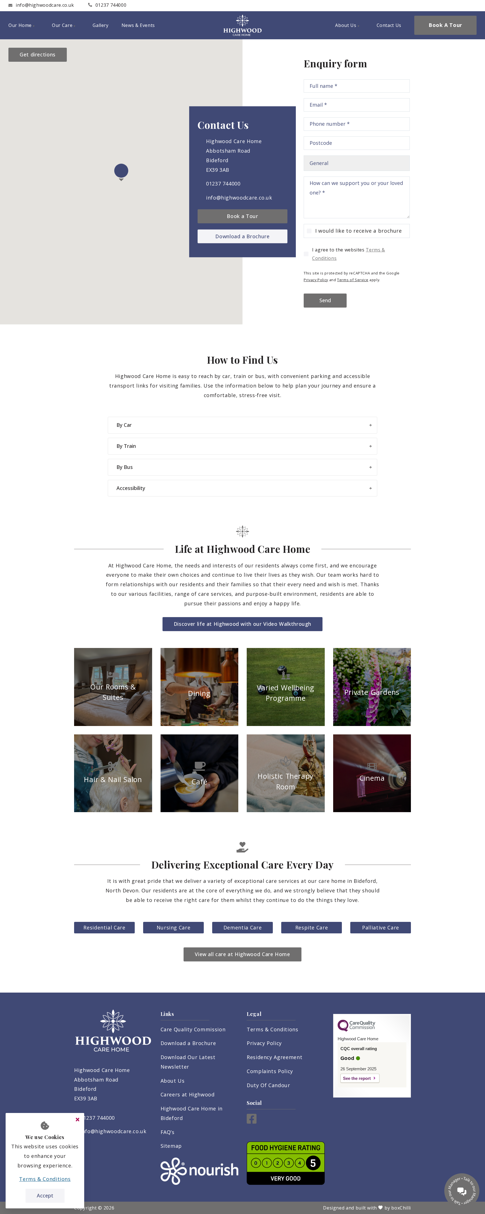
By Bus (124, 467)
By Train (126, 446)
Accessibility (130, 488)
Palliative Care (380, 927)
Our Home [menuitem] (20, 25)
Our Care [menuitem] (62, 25)
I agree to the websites (348, 254)
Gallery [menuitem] (100, 25)
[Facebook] (252, 1121)
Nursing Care (174, 927)
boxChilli (401, 1208)
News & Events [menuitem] (138, 25)
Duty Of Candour (268, 1085)
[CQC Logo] (356, 1030)
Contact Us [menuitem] (389, 25)
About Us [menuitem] (345, 25)
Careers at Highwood (188, 1094)
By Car (124, 425)
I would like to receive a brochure (358, 230)
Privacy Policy (316, 279)
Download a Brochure (242, 236)
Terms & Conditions (272, 1029)
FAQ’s (168, 1132)
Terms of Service (352, 279)
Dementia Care (242, 927)
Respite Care (311, 927)
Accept (45, 1195)
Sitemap (171, 1145)
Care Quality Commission (193, 1029)
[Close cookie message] (77, 1120)
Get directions (38, 54)
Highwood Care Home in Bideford (192, 1113)
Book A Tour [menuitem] (445, 25)
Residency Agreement (274, 1057)
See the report (357, 1078)
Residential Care (104, 927)
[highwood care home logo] (242, 25)
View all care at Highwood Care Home (242, 954)
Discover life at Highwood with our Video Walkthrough (242, 623)
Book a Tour (242, 216)
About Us (173, 1080)
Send (325, 300)
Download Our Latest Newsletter (188, 1062)
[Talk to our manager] (461, 1190)
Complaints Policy (270, 1071)
